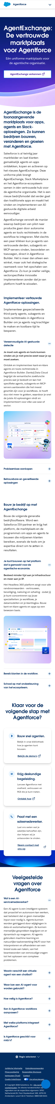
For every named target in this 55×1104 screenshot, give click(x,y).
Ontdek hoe (24, 798)
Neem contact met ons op (28, 847)
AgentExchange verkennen (25, 74)
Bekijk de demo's (27, 756)
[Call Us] (45, 1084)
